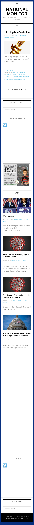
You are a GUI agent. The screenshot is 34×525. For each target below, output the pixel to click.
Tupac (24, 79)
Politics (11, 70)
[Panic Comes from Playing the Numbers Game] (17, 244)
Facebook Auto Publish (10, 524)
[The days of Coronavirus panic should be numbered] (17, 285)
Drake (24, 74)
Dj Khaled (19, 74)
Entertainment (22, 69)
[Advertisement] (16, 143)
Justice (6, 70)
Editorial (14, 69)
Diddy (14, 74)
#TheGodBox (16, 72)
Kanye (21, 78)
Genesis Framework (11, 518)
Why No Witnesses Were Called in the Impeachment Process (17, 334)
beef (21, 72)
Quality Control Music (11, 79)
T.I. (21, 79)
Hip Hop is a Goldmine (17, 32)
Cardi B (25, 72)
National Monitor (17, 11)
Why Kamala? (8, 216)
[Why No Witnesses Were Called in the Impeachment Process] (17, 323)
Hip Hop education (19, 76)
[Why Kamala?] (17, 206)
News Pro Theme (22, 516)
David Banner (8, 74)
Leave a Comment (9, 37)
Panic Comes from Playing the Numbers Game (16, 255)
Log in (27, 518)
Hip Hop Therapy (14, 78)
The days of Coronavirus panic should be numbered (16, 296)
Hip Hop (12, 76)
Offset (25, 78)
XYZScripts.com (25, 524)
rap (19, 79)
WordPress (21, 518)
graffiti (6, 76)
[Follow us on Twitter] (5, 125)
